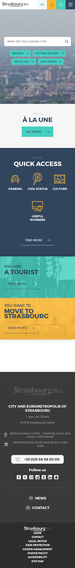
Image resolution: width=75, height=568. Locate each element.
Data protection (38, 545)
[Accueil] (15, 4)
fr (42, 4)
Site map (37, 561)
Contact (38, 537)
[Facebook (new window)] (19, 477)
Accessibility (37, 557)
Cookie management (37, 549)
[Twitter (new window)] (25, 477)
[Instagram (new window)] (31, 477)
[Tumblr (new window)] (44, 477)
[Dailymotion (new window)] (37, 477)
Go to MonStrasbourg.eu (51, 4)
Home (37, 533)
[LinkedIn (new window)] (50, 477)
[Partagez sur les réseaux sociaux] (65, 558)
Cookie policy (38, 553)
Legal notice (37, 541)
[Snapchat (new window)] (56, 477)
